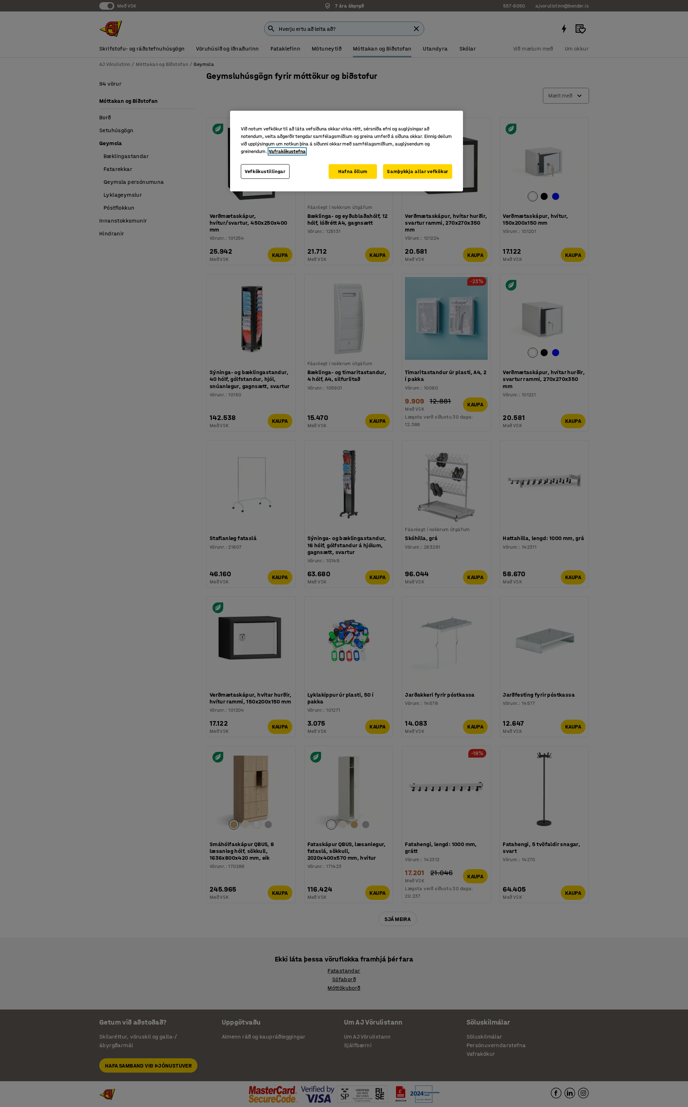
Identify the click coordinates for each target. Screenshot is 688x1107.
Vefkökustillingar (265, 171)
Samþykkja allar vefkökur (417, 171)
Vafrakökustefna (287, 151)
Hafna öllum (353, 171)
